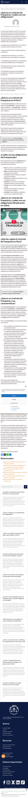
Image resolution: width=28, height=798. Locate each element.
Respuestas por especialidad (9, 771)
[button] (26, 386)
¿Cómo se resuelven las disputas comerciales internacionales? (13, 575)
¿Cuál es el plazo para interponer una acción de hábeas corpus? (13, 555)
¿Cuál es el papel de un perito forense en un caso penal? (12, 683)
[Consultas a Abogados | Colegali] (5, 2)
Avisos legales (14, 409)
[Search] (25, 486)
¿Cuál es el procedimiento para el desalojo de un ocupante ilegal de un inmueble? (13, 598)
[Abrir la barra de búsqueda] (22, 2)
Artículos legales (6, 769)
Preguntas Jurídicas (4, 8)
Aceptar (14, 395)
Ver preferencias (14, 403)
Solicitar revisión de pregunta (7, 94)
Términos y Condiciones (8, 735)
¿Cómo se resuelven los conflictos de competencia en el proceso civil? (14, 640)
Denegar (14, 399)
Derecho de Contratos (20, 8)
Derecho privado (12, 8)
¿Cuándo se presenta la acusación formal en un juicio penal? (13, 493)
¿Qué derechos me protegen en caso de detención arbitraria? (13, 620)
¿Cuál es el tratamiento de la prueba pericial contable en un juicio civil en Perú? (12, 662)
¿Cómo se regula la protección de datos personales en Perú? (13, 534)
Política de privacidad (16, 408)
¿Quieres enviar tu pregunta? (19, 94)
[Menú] (26, 2)
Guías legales (5, 768)
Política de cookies (15, 406)
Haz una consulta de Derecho (9, 744)
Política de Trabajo (7, 733)
